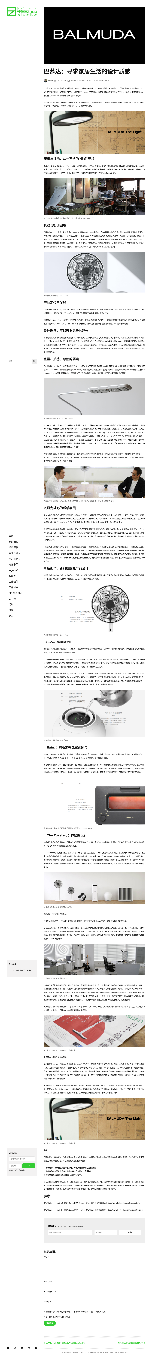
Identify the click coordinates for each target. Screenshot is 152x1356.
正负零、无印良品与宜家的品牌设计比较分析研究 (65, 1343)
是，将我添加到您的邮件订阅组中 (58, 1317)
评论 (46, 1257)
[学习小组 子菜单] (19, 559)
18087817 (105, 1353)
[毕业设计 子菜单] (19, 553)
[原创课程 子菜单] (19, 542)
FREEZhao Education (81, 1353)
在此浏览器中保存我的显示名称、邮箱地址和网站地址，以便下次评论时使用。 (76, 1312)
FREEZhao (123, 1353)
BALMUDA (100, 81)
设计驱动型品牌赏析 (84, 81)
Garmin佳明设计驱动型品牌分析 (130, 1343)
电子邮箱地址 (50, 1292)
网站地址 (47, 1302)
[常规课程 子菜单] (19, 547)
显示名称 (48, 1281)
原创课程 (73, 81)
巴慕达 (107, 81)
